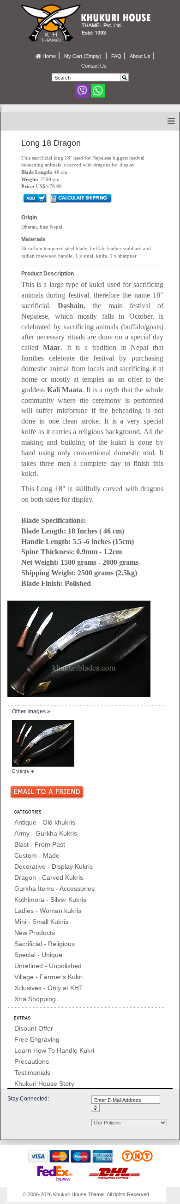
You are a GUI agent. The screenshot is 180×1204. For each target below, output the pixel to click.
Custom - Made (37, 855)
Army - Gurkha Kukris (45, 833)
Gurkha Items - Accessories (54, 888)
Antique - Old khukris (44, 822)
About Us (140, 56)
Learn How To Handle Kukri (54, 1050)
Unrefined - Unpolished (48, 965)
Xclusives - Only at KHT (48, 988)
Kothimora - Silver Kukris (50, 899)
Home (48, 56)
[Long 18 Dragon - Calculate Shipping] (80, 198)
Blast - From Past (39, 844)
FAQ (116, 56)
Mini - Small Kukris (41, 921)
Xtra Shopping (35, 999)
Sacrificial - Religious (44, 943)
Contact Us (94, 66)
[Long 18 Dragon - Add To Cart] (34, 198)
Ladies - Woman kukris (47, 910)
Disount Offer (33, 1028)
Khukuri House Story (44, 1083)
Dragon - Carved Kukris (48, 877)
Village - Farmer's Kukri (48, 976)
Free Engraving (37, 1039)
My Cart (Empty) (83, 56)
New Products (34, 932)
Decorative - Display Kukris (53, 866)
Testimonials (32, 1072)
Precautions (31, 1061)
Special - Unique (38, 954)
